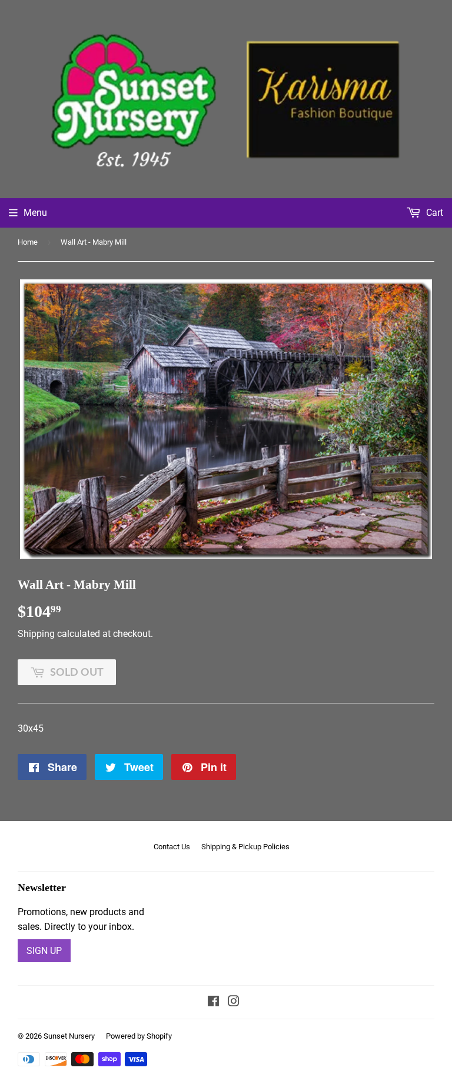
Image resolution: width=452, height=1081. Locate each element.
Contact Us (172, 846)
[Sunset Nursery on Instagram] (234, 1002)
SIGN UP (44, 950)
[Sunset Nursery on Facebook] (213, 1002)
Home (28, 242)
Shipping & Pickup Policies (245, 846)
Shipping (36, 633)
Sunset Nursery (69, 1036)
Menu (35, 212)
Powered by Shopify (139, 1036)
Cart (433, 212)
